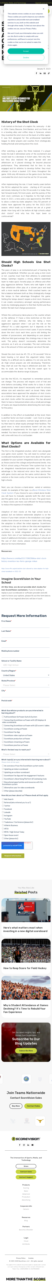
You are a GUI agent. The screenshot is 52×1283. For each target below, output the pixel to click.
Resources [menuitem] (26, 1217)
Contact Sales (33, 1106)
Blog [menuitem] (26, 1220)
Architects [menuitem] (26, 1244)
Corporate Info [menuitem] (26, 1206)
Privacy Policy (20, 1258)
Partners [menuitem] (26, 1226)
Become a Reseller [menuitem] (26, 1230)
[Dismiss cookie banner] (43, 9)
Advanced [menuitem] (26, 1194)
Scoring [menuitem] (26, 1188)
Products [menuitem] (26, 1185)
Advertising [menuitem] (26, 1200)
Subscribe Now (26, 1051)
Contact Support (26, 1177)
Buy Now (16, 1106)
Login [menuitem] (26, 1238)
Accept (26, 51)
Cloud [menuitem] (26, 1241)
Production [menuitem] (26, 1197)
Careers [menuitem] (26, 1209)
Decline (26, 57)
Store (26, 1166)
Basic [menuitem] (26, 1191)
